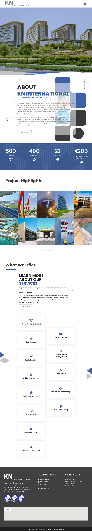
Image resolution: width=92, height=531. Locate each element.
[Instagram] (45, 488)
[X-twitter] (48, 488)
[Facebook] (42, 488)
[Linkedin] (38, 488)
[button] (85, 3)
